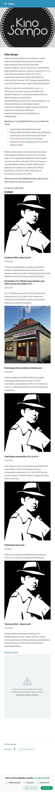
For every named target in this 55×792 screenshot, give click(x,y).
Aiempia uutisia (11, 652)
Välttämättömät (14, 783)
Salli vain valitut (31, 788)
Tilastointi (30, 783)
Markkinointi (44, 783)
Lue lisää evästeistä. (42, 778)
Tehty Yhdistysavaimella (26, 749)
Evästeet (7, 749)
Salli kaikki (47, 788)
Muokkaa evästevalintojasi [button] (27, 695)
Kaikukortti (31, 141)
